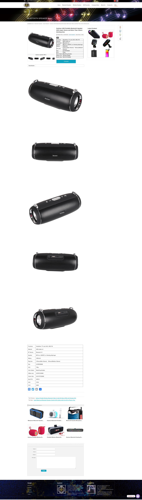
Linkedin (29, 487)
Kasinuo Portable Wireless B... (35, 437)
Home (32, 23)
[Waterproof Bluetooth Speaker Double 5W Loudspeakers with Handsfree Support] (36, 413)
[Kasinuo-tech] (27, 7)
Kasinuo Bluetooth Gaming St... (74, 437)
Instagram (30, 492)
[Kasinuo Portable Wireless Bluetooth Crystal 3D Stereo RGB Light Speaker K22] (107, 56)
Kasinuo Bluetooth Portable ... (54, 420)
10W (58, 37)
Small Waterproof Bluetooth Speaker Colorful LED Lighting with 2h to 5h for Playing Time (54, 400)
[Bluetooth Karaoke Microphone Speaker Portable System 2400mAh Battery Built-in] (75, 413)
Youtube (29, 489)
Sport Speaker (46, 23)
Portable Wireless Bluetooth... (54, 437)
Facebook (30, 485)
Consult (66, 61)
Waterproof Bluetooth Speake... (36, 420)
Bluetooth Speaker (38, 23)
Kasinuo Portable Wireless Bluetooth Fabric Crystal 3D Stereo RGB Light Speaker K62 (56, 398)
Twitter (29, 494)
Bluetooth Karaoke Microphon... (74, 420)
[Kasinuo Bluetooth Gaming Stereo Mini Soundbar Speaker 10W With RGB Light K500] (75, 430)
